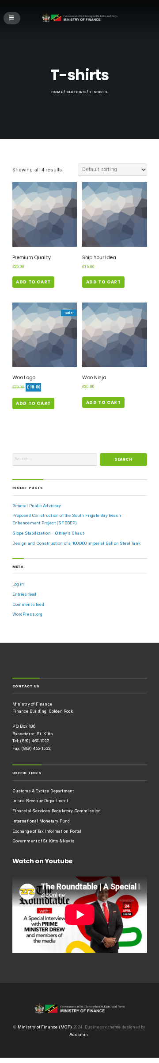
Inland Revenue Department (40, 800)
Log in (18, 584)
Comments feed (28, 604)
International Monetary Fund (41, 821)
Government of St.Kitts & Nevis (43, 840)
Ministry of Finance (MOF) (45, 1026)
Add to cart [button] (33, 282)
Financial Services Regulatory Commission (56, 810)
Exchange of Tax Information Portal (47, 831)
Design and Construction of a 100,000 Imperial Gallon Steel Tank (76, 543)
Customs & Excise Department (43, 790)
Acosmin (78, 1034)
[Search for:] (54, 459)
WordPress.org (27, 614)
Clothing (76, 91)
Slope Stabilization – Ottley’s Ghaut (48, 533)
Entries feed (24, 594)
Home (57, 91)
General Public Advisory (36, 505)
